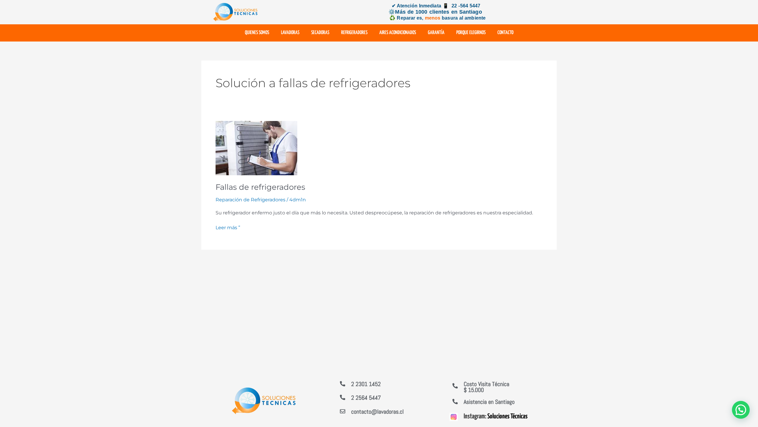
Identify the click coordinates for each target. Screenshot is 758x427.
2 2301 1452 (366, 384)
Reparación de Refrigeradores (250, 200)
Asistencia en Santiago (489, 402)
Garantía (436, 32)
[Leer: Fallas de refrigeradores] (256, 148)
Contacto (505, 32)
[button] (741, 410)
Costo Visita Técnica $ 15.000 (486, 387)
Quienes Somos (257, 32)
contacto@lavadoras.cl (377, 411)
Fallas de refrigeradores (260, 187)
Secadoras (320, 32)
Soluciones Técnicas (507, 416)
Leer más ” (228, 227)
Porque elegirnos (471, 32)
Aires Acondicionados (397, 32)
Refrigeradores (354, 32)
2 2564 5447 (366, 397)
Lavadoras (290, 32)
